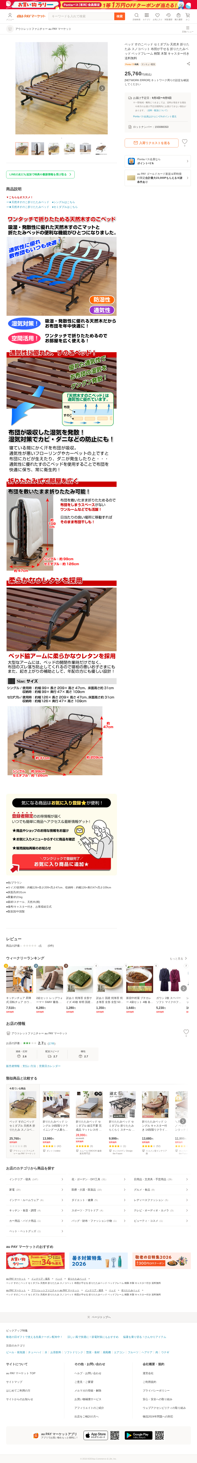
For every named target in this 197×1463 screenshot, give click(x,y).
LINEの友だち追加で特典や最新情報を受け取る (38, 174)
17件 (51, 1043)
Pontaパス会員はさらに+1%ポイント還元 (154, 116)
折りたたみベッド (77, 1278)
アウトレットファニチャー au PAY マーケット (55, 1290)
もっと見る (176, 958)
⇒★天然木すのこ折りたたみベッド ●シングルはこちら (40, 202)
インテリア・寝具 (40, 1278)
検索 (120, 16)
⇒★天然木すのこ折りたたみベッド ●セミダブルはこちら (42, 206)
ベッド (58, 1278)
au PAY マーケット (16, 1278)
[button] (188, 63)
